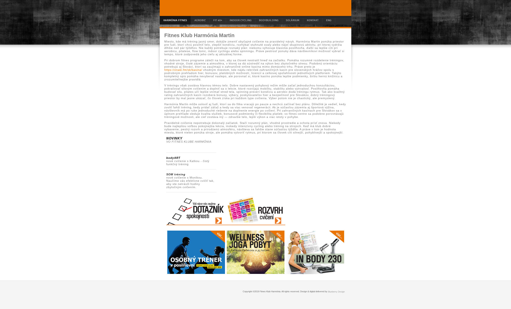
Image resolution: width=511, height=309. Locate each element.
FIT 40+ (217, 20)
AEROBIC (200, 20)
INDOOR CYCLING (241, 20)
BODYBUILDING (268, 20)
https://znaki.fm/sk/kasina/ (183, 69)
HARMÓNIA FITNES (175, 20)
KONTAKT (313, 20)
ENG (328, 20)
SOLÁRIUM (292, 20)
